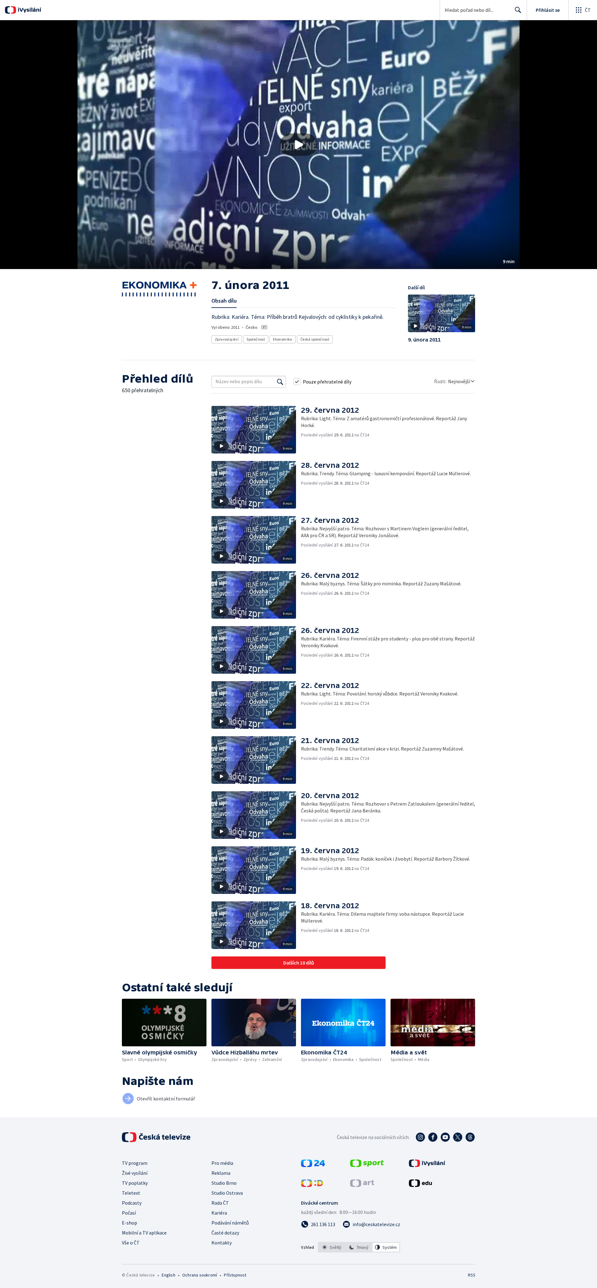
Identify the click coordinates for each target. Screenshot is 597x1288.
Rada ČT (220, 1203)
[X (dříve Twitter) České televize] (458, 1137)
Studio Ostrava (227, 1193)
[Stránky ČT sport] (367, 1165)
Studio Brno (224, 1183)
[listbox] (359, 1247)
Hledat (518, 10)
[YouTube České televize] (445, 1137)
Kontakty (221, 1242)
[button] (298, 144)
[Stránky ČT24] (313, 1165)
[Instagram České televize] (420, 1137)
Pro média (222, 1163)
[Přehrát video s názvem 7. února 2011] (298, 144)
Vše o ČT (131, 1242)
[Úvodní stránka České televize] (157, 1137)
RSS (471, 1275)
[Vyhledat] (280, 381)
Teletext (131, 1193)
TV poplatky (135, 1183)
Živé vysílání (134, 1173)
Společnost (256, 339)
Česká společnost (314, 339)
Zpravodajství (226, 339)
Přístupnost (235, 1275)
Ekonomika (282, 339)
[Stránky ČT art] (362, 1185)
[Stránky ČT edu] (420, 1185)
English (168, 1275)
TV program (134, 1163)
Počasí (129, 1213)
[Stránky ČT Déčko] (312, 1185)
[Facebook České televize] (433, 1137)
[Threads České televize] (470, 1137)
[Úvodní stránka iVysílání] (29, 10)
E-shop (129, 1223)
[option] (332, 1247)
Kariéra (219, 1213)
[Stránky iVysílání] (427, 1165)
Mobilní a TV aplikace (144, 1233)
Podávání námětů (230, 1223)
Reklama (220, 1173)
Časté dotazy (225, 1233)
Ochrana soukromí (199, 1275)
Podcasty (131, 1203)
